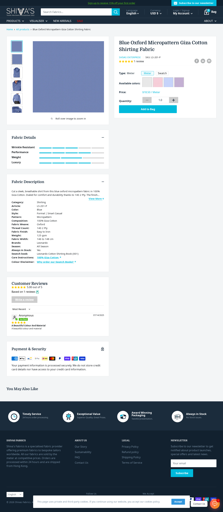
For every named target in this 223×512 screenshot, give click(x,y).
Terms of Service (132, 462)
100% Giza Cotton (48, 257)
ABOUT (208, 21)
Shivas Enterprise (130, 57)
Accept (178, 501)
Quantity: (125, 101)
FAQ (77, 457)
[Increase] (173, 100)
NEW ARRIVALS (62, 21)
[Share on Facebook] (196, 61)
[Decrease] (147, 100)
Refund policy (130, 452)
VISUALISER (37, 21)
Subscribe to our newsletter (196, 3)
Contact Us (81, 462)
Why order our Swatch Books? (55, 261)
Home (10, 29)
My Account (181, 13)
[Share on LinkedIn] (203, 61)
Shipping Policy (131, 457)
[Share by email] (209, 61)
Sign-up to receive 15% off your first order (111, 3)
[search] (76, 12)
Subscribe (182, 473)
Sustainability (83, 452)
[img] (19, 322)
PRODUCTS (13, 21)
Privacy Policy (130, 446)
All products (22, 29)
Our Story (81, 446)
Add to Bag (148, 109)
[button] (126, 61)
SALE (80, 21)
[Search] (116, 12)
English (12, 494)
